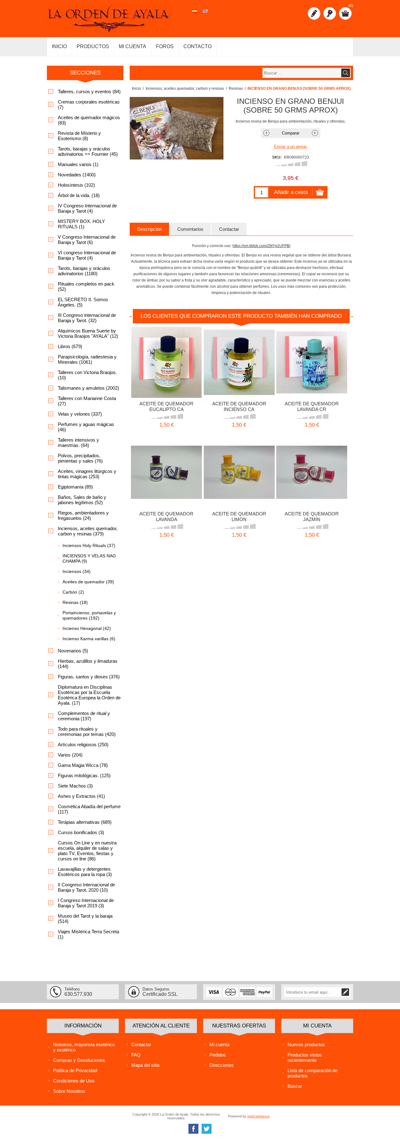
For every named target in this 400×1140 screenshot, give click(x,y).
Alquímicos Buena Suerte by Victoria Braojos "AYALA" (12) (88, 333)
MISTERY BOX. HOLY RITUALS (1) (81, 224)
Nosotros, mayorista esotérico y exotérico (84, 1047)
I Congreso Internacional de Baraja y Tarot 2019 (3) (86, 903)
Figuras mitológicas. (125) (84, 775)
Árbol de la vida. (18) (79, 195)
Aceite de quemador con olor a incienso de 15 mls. (239, 360)
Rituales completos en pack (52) (86, 286)
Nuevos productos (306, 1044)
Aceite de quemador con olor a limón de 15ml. (239, 470)
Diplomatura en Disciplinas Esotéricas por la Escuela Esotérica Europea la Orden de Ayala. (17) (89, 695)
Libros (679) (70, 346)
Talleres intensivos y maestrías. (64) (78, 442)
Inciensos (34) (76, 571)
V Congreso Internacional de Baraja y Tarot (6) (87, 239)
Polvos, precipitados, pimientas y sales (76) (80, 458)
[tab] (149, 229)
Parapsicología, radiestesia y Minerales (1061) (87, 359)
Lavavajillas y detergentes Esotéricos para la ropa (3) (85, 871)
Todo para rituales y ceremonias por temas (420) (87, 731)
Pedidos (217, 1054)
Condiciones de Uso (73, 1080)
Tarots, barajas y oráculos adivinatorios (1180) (84, 271)
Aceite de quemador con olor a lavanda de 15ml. (311, 360)
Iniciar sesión (329, 13)
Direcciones (221, 1065)
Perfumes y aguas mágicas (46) (86, 427)
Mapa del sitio (145, 1065)
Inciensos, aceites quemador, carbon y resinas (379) (88, 531)
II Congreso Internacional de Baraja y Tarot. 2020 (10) (86, 887)
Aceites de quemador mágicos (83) (89, 120)
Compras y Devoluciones (79, 1060)
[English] (205, 14)
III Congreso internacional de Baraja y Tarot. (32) (87, 317)
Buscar (295, 1086)
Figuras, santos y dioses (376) (89, 676)
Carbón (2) (73, 592)
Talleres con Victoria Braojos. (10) (87, 375)
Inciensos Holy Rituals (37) (88, 545)
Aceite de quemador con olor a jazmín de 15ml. (311, 470)
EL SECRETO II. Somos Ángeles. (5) (83, 302)
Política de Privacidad (75, 1070)
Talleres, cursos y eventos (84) (89, 91)
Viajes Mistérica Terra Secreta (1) (88, 934)
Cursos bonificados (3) (81, 832)
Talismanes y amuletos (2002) (88, 388)
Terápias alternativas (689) (85, 822)
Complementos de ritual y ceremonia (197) (84, 716)
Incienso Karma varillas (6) (88, 638)
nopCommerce (258, 1116)
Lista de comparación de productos (313, 1073)
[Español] (195, 14)
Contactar (141, 1044)
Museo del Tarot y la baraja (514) (85, 918)
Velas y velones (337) (80, 414)
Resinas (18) (75, 602)
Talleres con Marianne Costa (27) (87, 401)
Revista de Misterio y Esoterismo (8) (79, 135)
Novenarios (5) (73, 650)
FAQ (136, 1054)
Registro (314, 13)
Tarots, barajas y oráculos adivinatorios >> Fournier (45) (88, 151)
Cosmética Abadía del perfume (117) (89, 809)
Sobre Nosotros (69, 1091)
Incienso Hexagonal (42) (86, 628)
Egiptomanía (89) (75, 486)
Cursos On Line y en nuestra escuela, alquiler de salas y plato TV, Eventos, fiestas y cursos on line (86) (87, 850)
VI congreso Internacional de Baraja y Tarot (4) (87, 255)
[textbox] (301, 73)
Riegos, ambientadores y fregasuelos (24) (83, 515)
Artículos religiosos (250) (83, 744)
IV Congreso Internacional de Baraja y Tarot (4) (87, 208)
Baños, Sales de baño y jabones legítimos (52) (82, 499)
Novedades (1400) (77, 174)
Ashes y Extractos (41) (81, 796)
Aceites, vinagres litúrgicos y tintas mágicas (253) (87, 474)
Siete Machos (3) (75, 785)
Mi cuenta (219, 1044)
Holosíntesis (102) (76, 185)
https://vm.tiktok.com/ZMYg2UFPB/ (261, 246)
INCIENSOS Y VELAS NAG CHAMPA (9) (89, 558)
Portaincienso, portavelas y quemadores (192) (89, 615)
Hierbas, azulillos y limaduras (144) (88, 663)
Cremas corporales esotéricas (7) (89, 104)
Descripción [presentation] (149, 229)
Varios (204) (70, 754)
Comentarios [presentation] (190, 229)
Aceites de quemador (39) (88, 581)
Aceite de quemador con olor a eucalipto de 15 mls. (166, 360)
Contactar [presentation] (229, 229)
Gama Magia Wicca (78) (83, 765)
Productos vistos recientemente (305, 1057)
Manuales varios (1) (78, 164)
